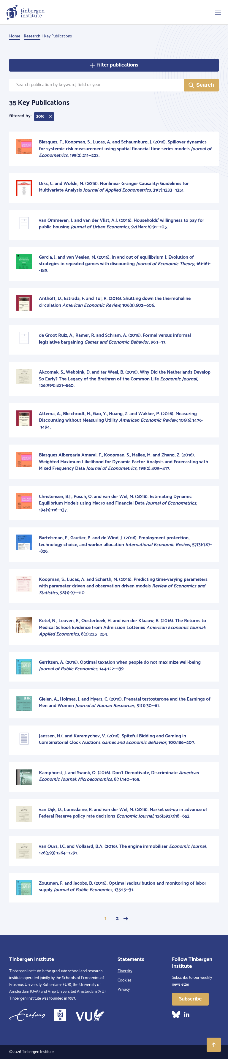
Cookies (125, 980)
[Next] (126, 918)
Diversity (125, 971)
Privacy (124, 989)
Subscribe (190, 999)
